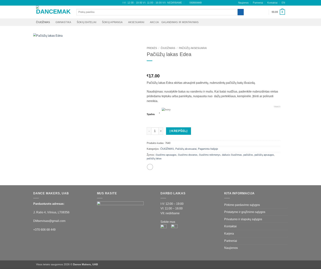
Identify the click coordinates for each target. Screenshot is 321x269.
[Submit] (241, 12)
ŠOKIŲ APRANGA (112, 22)
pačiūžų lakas (154, 158)
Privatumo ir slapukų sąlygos (243, 219)
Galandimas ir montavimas (180, 22)
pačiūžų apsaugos (264, 154)
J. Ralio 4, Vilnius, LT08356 (51, 212)
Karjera (229, 233)
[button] (264, 12)
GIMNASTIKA (63, 22)
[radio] (221, 113)
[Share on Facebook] (150, 167)
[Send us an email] (45, 2)
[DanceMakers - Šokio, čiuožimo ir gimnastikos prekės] (53, 12)
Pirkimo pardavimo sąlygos (242, 204)
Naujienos (243, 2)
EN (283, 2)
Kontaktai (272, 2)
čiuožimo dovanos (187, 154)
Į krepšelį (178, 131)
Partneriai (258, 2)
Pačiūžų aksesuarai (193, 48)
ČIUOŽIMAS (43, 22)
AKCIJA (154, 22)
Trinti (277, 107)
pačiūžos (248, 154)
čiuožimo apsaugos (166, 154)
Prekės (152, 48)
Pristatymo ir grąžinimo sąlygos (244, 212)
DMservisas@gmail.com (49, 220)
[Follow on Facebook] (38, 2)
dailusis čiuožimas (232, 154)
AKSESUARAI (136, 22)
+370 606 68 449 (44, 229)
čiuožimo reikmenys (210, 154)
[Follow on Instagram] (41, 2)
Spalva (151, 114)
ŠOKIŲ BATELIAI (87, 22)
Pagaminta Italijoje (208, 148)
